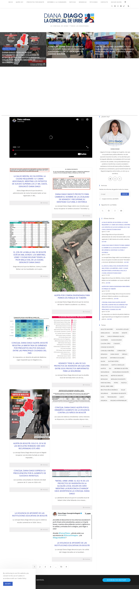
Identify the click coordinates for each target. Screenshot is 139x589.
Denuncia (104, 354)
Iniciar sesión (116, 2)
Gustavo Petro (113, 361)
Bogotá (124, 333)
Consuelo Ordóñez (107, 351)
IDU (110, 368)
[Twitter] (120, 179)
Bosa (102, 336)
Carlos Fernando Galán (115, 336)
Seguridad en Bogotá (118, 393)
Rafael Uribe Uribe (107, 386)
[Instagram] (118, 6)
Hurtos (103, 368)
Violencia (104, 400)
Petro (116, 383)
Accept (8, 584)
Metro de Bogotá (117, 375)
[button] (2, 74)
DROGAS (124, 354)
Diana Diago (115, 354)
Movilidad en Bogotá (118, 379)
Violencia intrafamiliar (118, 400)
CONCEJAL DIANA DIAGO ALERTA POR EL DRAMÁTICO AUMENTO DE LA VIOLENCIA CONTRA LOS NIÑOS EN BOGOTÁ (72, 410)
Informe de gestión (121, 368)
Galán (103, 361)
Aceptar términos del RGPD (110, 199)
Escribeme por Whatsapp (116, 580)
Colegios (117, 343)
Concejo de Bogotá (107, 347)
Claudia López (105, 343)
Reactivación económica (109, 390)
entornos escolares (117, 358)
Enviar (124, 194)
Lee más (104, 241)
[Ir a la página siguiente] (66, 567)
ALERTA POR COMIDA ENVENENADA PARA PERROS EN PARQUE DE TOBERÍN (72, 296)
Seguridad (104, 393)
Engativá (104, 358)
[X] (111, 6)
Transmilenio (112, 397)
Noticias (12, 100)
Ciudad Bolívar (116, 340)
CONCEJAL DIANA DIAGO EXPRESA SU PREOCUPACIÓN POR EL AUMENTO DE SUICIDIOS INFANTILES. (29, 473)
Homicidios (104, 365)
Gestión (5, 100)
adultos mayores (107, 329)
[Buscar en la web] (128, 6)
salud (123, 390)
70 (61, 566)
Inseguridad (105, 372)
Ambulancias (105, 333)
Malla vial (104, 375)
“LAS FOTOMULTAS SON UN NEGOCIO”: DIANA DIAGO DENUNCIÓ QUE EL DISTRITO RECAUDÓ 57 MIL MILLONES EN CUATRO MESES (23, 108)
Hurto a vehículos (118, 365)
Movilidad (104, 379)
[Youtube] (121, 210)
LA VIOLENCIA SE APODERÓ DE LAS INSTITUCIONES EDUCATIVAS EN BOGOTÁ (29, 514)
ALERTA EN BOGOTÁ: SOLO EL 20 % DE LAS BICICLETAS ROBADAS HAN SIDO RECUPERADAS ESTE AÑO (29, 446)
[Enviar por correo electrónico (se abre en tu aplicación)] (120, 6)
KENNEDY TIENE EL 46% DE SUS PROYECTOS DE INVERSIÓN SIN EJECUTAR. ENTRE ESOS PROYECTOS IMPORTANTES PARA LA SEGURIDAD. (72, 367)
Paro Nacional (106, 383)
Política (124, 383)
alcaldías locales (122, 329)
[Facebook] (115, 6)
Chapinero (104, 340)
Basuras (116, 333)
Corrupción (121, 351)
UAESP (122, 397)
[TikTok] (123, 6)
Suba (102, 397)
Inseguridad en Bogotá (120, 372)
